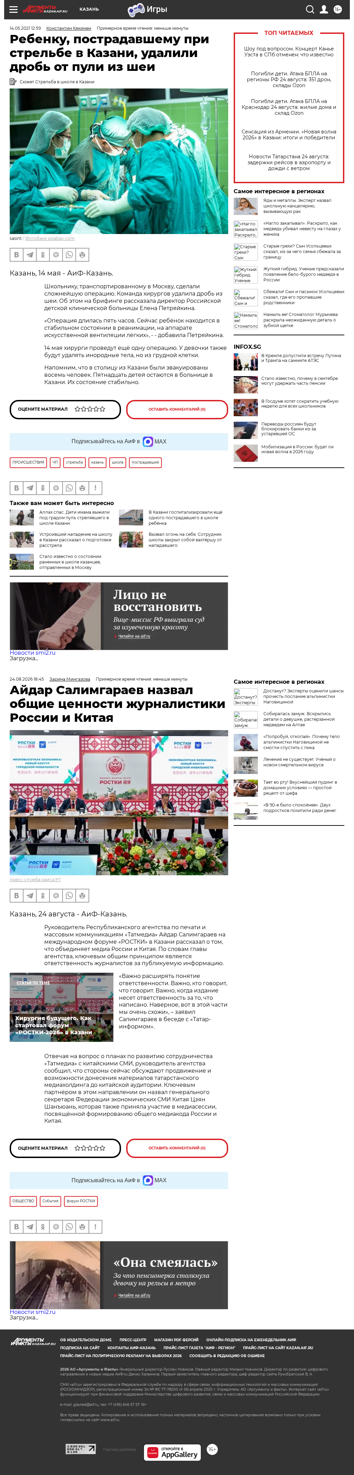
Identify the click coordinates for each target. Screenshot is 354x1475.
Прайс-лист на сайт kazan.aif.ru (278, 1348)
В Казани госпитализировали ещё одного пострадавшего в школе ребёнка (185, 518)
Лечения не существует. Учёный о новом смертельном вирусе (299, 762)
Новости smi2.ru (33, 653)
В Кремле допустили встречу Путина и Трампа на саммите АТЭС (301, 358)
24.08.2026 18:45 (27, 679)
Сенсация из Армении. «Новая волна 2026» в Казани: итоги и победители (289, 135)
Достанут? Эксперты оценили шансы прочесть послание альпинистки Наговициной (303, 696)
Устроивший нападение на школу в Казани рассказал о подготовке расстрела (75, 540)
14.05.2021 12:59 (25, 28)
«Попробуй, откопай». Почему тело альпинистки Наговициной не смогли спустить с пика (301, 742)
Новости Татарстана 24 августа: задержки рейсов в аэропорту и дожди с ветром (289, 162)
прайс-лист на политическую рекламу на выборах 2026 (120, 1356)
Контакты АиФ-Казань (132, 1348)
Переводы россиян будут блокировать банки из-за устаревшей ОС (288, 429)
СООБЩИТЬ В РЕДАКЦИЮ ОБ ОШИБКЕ (227, 1356)
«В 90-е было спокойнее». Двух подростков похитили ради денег (299, 807)
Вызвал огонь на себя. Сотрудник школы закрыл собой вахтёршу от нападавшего (185, 540)
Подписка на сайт (80, 1348)
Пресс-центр (133, 1340)
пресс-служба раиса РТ (35, 879)
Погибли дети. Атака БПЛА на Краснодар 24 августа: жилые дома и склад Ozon (289, 107)
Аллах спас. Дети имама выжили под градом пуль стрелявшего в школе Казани (74, 518)
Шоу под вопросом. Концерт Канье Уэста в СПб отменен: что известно (289, 52)
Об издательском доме (86, 1340)
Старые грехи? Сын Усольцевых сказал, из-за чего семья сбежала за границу (302, 251)
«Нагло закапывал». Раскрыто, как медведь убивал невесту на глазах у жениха (302, 229)
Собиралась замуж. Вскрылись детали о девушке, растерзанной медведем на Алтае (299, 719)
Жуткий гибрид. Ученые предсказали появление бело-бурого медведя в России (303, 274)
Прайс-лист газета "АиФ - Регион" (199, 1348)
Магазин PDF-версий (176, 1340)
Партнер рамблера (119, 1449)
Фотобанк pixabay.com (50, 238)
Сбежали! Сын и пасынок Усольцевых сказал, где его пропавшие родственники (303, 297)
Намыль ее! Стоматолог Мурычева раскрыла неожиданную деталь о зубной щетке (300, 320)
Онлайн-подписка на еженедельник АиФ (251, 1340)
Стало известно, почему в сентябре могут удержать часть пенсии (299, 381)
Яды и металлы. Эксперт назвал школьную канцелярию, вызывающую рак (297, 206)
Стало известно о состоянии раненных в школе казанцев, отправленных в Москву (70, 562)
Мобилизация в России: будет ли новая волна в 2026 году (297, 449)
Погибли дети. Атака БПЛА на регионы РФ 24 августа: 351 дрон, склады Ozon (289, 79)
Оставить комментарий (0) (177, 409)
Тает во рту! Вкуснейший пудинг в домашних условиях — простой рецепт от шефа (300, 787)
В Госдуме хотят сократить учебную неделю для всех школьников (299, 404)
